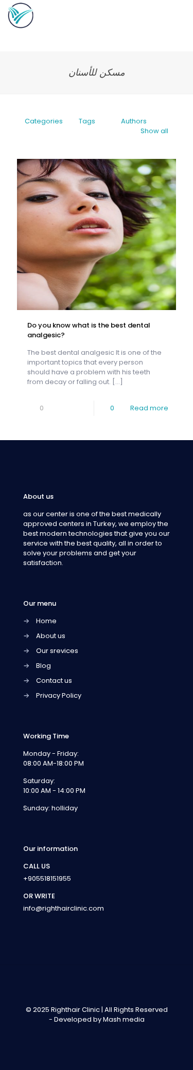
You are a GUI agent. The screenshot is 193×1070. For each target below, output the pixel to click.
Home (46, 621)
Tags (87, 121)
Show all (154, 131)
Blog (43, 665)
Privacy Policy (58, 695)
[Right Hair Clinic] (20, 15)
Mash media (124, 1019)
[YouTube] (103, 1033)
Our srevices (57, 651)
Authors (134, 121)
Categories (44, 121)
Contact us (54, 680)
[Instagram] (117, 1033)
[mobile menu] (179, 15)
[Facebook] (76, 1033)
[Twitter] (89, 1033)
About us (50, 636)
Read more (149, 408)
